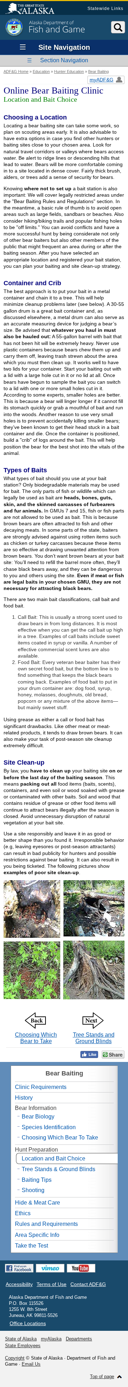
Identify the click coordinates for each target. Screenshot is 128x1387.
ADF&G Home (16, 71)
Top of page (102, 1376)
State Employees (23, 1345)
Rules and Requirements (46, 1224)
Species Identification (49, 1127)
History (24, 1098)
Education (41, 71)
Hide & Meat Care (37, 1203)
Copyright (15, 1358)
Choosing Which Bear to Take (36, 1038)
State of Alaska (33, 9)
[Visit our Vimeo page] (50, 1268)
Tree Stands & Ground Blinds (58, 1169)
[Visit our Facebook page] (19, 1268)
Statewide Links (105, 8)
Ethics (23, 1213)
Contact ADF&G (88, 1284)
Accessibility (19, 1284)
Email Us (31, 1364)
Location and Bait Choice (53, 1158)
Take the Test (31, 1246)
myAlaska (51, 1338)
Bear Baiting (98, 71)
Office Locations (28, 1323)
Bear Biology (38, 1117)
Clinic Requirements (40, 1087)
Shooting (33, 1190)
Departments (79, 1338)
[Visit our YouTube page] (81, 1268)
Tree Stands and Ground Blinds (93, 1038)
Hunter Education (69, 71)
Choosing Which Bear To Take (60, 1137)
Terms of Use (51, 1284)
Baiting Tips (37, 1180)
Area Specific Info (37, 1235)
